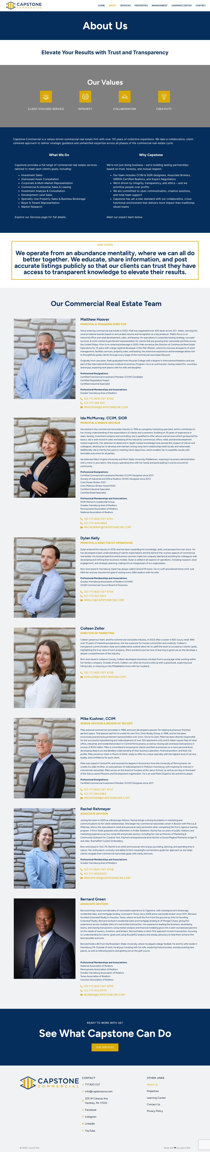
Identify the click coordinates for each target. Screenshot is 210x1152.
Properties (141, 5)
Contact (201, 5)
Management (160, 5)
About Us (152, 1084)
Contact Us (153, 1104)
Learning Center (182, 5)
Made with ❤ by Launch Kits (177, 1148)
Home (101, 5)
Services (125, 5)
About (112, 5)
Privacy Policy (155, 1111)
